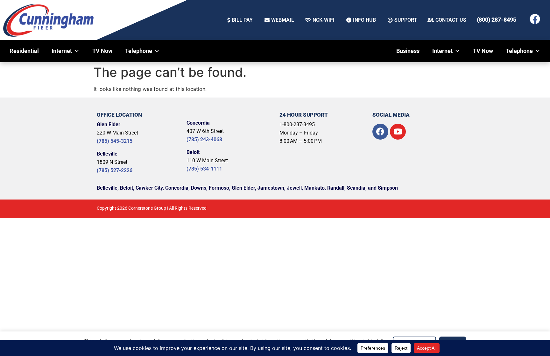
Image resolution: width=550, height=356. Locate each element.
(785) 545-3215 (114, 141)
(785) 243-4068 (204, 139)
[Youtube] (398, 132)
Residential (24, 50)
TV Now (102, 50)
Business (408, 50)
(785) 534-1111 (204, 169)
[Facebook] (535, 19)
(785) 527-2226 (114, 170)
